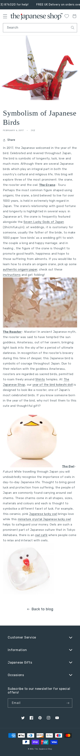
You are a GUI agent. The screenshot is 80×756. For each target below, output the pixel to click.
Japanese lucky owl (43, 514)
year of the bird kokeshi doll (52, 384)
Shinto (40, 379)
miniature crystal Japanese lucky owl (44, 519)
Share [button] (11, 140)
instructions (12, 275)
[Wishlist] (66, 16)
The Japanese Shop (43, 749)
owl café (41, 535)
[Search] (72, 27)
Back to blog (42, 609)
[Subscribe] (67, 703)
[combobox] (40, 27)
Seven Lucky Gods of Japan (43, 222)
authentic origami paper (20, 269)
